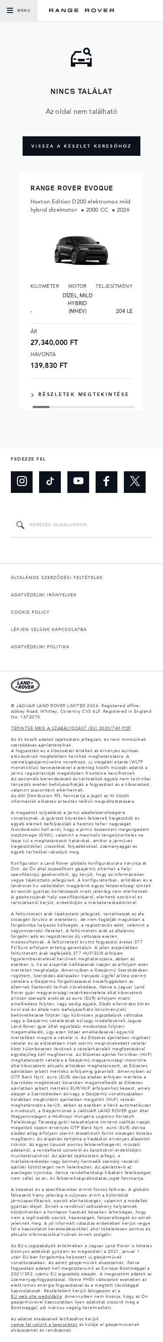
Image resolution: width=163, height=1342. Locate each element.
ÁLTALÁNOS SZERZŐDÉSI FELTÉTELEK (57, 577)
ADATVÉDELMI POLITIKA (40, 647)
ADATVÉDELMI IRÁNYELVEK (44, 595)
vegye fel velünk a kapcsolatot (44, 1325)
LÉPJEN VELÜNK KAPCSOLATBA (49, 629)
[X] (135, 482)
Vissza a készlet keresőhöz (81, 146)
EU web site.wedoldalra (36, 1296)
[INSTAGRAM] (22, 482)
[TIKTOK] (50, 482)
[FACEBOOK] (106, 482)
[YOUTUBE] (78, 482)
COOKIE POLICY (30, 612)
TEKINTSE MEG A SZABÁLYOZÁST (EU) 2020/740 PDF (71, 728)
